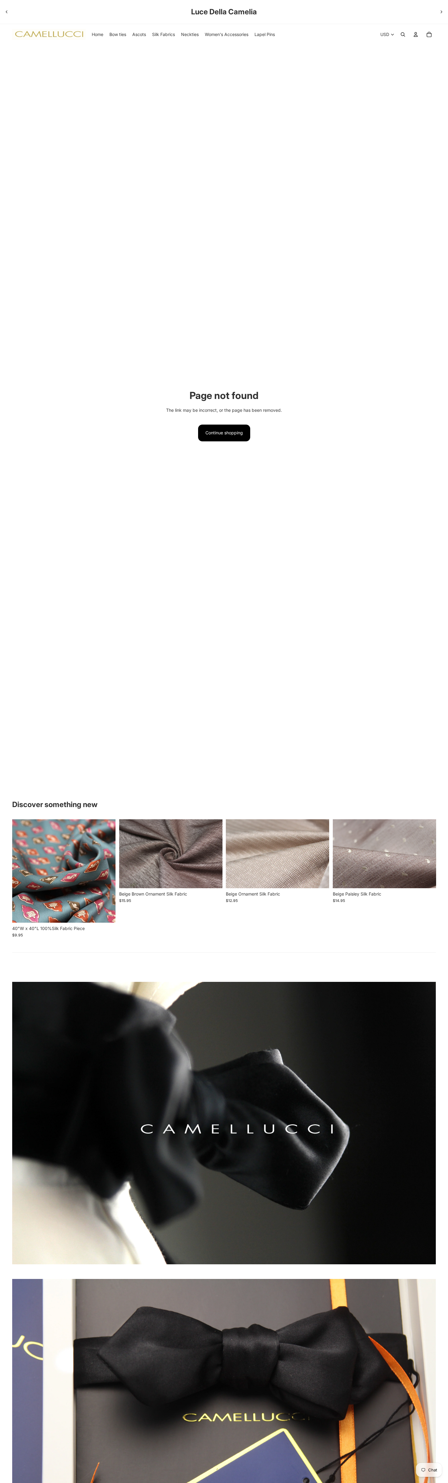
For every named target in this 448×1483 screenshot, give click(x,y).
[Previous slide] (6, 12)
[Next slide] (441, 12)
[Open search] (403, 34)
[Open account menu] (415, 34)
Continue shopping (224, 432)
